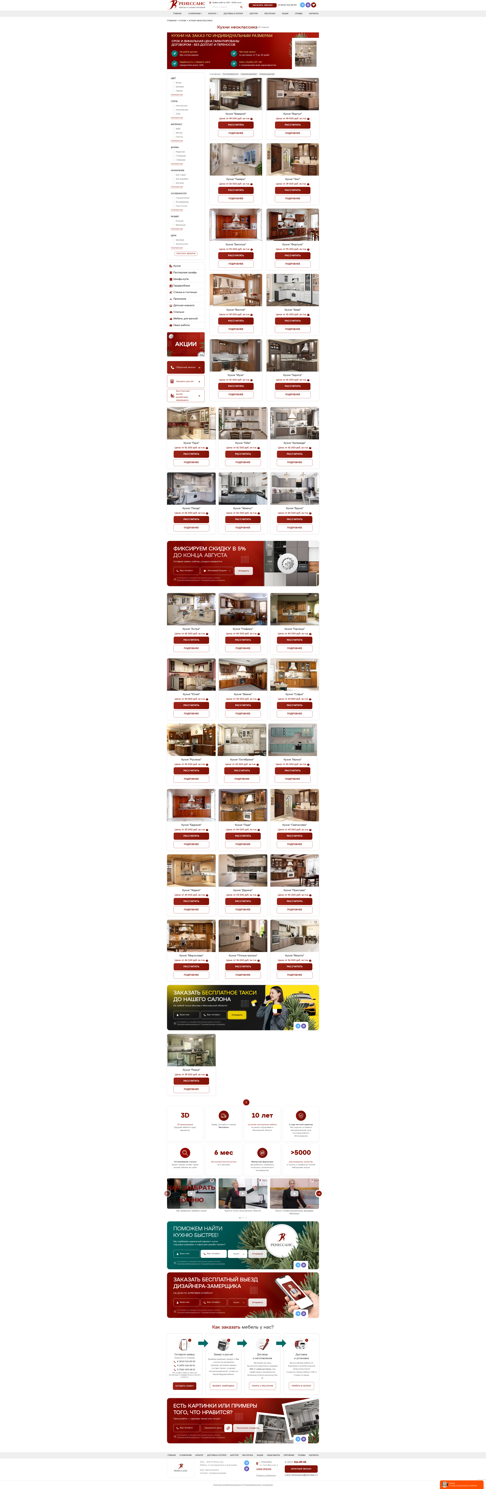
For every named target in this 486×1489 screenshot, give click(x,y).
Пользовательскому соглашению (213, 580)
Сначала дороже (267, 74)
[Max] (308, 5)
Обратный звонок (301, 1469)
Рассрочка (270, 14)
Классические (182, 110)
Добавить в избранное (266, 1475)
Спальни (178, 312)
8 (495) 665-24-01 (287, 2)
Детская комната (183, 305)
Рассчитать (236, 125)
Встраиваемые (182, 202)
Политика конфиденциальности (227, 1485)
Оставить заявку (184, 1386)
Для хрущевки (182, 179)
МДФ (178, 129)
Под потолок (181, 206)
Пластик (179, 137)
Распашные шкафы (185, 272)
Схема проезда (263, 1469)
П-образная (181, 156)
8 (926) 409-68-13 (287, 8)
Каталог (212, 14)
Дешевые (180, 240)
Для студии (181, 175)
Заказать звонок (263, 5)
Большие (180, 221)
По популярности (230, 74)
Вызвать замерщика (223, 1386)
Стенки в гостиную (185, 292)
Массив (179, 133)
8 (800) (295, 1462)
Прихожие (179, 299)
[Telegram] (302, 5)
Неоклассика (181, 106)
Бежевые (180, 87)
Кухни (182, 21)
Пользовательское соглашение (258, 1485)
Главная (177, 14)
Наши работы (181, 325)
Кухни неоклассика (200, 21)
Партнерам (289, 1455)
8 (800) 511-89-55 (287, 5)
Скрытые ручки (182, 198)
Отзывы (298, 14)
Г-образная (180, 160)
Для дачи (180, 183)
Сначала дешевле (249, 74)
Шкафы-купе (181, 279)
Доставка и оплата (233, 14)
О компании (194, 14)
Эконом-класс (182, 244)
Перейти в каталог (301, 1386)
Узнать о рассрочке (262, 1386)
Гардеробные (181, 285)
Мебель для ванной (185, 318)
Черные (179, 91)
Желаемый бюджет (218, 571)
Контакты (313, 14)
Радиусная (180, 152)
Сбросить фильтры (185, 253)
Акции (285, 14)
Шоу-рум (254, 14)
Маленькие (181, 225)
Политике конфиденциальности (188, 580)
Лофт (178, 114)
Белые (178, 83)
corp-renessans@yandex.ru (301, 1475)
